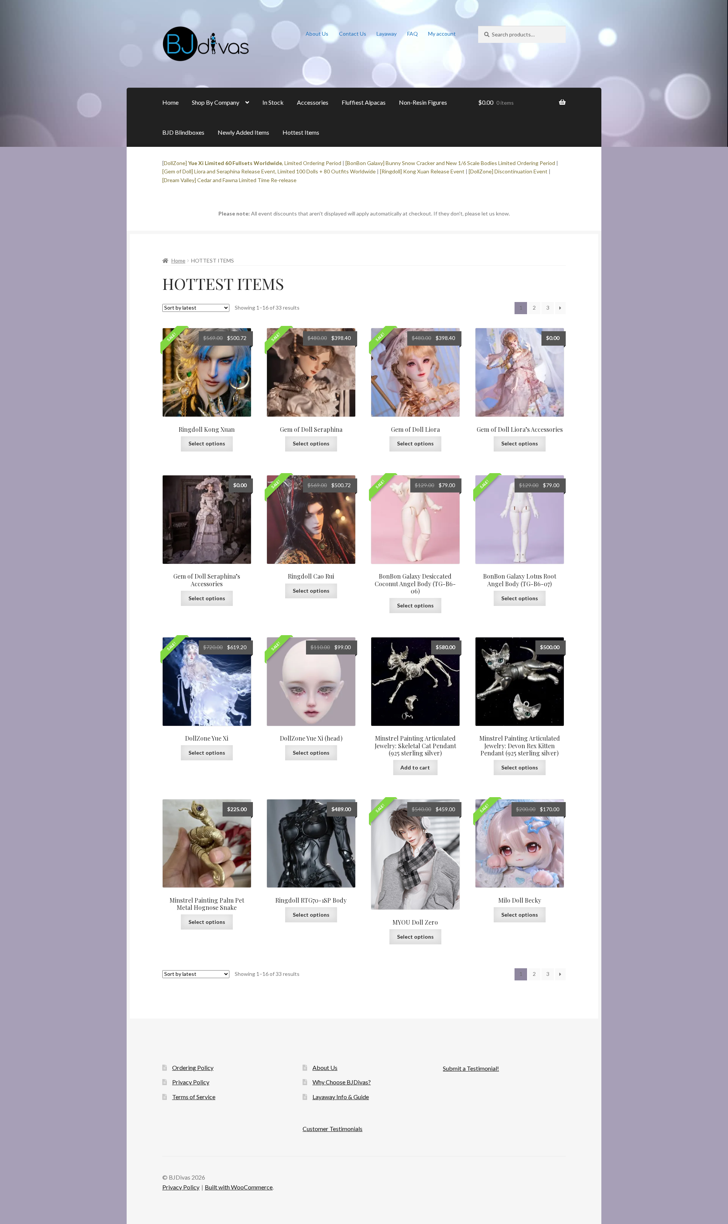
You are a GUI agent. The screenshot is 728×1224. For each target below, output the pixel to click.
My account (442, 33)
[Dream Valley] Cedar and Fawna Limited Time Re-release (229, 180)
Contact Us (352, 33)
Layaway (387, 33)
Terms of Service (193, 1096)
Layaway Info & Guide (340, 1096)
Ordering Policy (192, 1067)
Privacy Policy (190, 1082)
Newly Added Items (243, 132)
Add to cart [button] (415, 767)
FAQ (412, 33)
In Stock (273, 102)
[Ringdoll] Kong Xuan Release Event (422, 171)
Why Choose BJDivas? (341, 1082)
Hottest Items (300, 132)
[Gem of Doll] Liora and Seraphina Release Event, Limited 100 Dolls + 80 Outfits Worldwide (269, 171)
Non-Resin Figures (423, 102)
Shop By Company (215, 102)
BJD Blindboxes (183, 132)
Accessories (312, 102)
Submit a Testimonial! (471, 1068)
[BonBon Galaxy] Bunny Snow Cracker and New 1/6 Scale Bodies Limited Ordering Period (450, 163)
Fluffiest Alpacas (364, 102)
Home (170, 102)
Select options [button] (206, 443)
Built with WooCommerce (239, 1187)
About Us (317, 33)
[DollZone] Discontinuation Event (508, 171)
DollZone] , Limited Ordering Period (252, 163)
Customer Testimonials (332, 1128)
